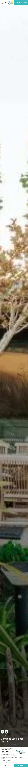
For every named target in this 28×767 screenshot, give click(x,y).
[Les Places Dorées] (9, 2)
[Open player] (6, 732)
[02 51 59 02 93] (15, 2)
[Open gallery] (2, 732)
